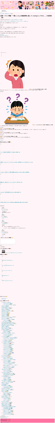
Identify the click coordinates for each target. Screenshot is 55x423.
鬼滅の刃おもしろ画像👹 (8, 343)
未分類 (3, 415)
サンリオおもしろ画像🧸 (6, 355)
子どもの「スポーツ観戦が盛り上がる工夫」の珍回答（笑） (14, 252)
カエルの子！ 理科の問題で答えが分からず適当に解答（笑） (10, 192)
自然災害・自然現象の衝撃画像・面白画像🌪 (9, 406)
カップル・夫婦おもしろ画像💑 (7, 308)
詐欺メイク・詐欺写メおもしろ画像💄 (9, 362)
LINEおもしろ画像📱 (7, 320)
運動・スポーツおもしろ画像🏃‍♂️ (7, 369)
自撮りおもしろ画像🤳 (5, 311)
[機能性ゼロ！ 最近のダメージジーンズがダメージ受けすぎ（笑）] (6, 180)
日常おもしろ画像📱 (5, 390)
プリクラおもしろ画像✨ (6, 312)
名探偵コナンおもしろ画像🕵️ (8, 349)
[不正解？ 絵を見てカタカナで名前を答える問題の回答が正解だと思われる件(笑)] (6, 200)
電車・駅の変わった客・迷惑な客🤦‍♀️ (9, 373)
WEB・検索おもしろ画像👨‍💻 (6, 385)
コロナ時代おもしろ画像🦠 (6, 302)
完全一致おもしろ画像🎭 (6, 388)
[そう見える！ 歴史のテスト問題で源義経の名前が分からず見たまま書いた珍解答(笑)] (6, 170)
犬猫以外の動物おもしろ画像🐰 (7, 307)
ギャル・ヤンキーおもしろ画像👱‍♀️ (7, 317)
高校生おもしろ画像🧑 (5, 315)
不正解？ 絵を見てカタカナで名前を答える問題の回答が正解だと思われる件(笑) (14, 202)
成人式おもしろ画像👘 (5, 401)
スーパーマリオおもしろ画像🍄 (9, 350)
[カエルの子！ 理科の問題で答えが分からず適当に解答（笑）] (6, 190)
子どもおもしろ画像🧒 (6, 314)
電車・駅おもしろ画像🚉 (6, 372)
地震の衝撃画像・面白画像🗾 (8, 408)
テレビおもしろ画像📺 (6, 336)
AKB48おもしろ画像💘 (7, 341)
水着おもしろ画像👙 (7, 393)
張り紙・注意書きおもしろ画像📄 (7, 328)
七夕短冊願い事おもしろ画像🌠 (7, 405)
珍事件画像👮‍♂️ (4, 384)
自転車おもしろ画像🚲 (7, 378)
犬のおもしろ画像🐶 (5, 306)
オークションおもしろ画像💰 (8, 386)
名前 (1, 245)
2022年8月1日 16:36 (4, 223)
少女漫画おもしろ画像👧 (8, 353)
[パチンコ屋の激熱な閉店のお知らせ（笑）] (4, 264)
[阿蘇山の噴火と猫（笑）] (4, 274)
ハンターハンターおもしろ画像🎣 (9, 344)
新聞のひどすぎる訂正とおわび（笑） (7, 280)
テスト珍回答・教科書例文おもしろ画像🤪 (16, 19)
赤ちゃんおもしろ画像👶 (6, 313)
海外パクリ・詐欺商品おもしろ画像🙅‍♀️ (9, 381)
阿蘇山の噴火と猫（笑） (5, 275)
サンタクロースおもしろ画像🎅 (9, 413)
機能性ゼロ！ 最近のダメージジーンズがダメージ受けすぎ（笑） (11, 182)
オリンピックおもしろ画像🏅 (8, 371)
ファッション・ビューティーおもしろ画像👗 (9, 359)
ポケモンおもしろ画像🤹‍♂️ (8, 345)
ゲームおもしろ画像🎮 (7, 354)
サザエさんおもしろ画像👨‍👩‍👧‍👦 (8, 347)
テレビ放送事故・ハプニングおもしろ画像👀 (10, 337)
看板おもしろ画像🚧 (5, 326)
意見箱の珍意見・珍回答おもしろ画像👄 (8, 325)
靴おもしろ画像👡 (7, 365)
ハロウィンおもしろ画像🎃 (6, 409)
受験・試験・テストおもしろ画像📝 (7, 324)
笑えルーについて (4, 11)
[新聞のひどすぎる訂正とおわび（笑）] (4, 279)
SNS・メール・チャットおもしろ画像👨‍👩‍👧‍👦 (8, 319)
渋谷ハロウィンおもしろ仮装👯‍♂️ (9, 410)
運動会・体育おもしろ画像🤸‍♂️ (6, 404)
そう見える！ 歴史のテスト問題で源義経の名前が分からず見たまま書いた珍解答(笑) (14, 172)
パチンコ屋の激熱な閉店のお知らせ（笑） (8, 265)
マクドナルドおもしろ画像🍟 (8, 334)
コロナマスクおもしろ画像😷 (8, 303)
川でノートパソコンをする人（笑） (7, 270)
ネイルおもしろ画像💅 (7, 360)
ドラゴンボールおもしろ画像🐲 (9, 348)
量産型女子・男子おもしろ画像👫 (9, 367)
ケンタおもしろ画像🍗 (7, 335)
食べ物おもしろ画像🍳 (6, 329)
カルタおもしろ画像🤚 (7, 399)
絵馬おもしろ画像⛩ (7, 400)
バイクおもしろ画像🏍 (7, 377)
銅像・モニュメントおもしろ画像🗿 (7, 382)
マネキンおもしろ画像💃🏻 (8, 368)
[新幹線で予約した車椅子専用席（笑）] (4, 259)
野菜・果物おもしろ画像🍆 (8, 330)
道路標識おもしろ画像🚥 (8, 379)
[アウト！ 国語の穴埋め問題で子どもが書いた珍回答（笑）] (6, 150)
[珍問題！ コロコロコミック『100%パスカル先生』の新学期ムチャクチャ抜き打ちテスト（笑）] (6, 160)
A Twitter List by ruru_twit (3, 417)
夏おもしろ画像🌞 (5, 391)
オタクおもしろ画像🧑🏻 (5, 318)
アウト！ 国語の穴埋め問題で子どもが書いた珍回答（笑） (10, 152)
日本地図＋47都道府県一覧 (5, 35)
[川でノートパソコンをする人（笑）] (4, 269)
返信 (2, 220)
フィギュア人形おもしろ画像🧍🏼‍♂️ (7, 356)
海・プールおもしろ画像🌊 (8, 392)
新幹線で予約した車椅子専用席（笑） (7, 260)
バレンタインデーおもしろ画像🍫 (7, 402)
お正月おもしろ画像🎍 (6, 397)
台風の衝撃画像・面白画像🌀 (8, 407)
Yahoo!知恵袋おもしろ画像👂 (8, 387)
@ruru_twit (1, 140)
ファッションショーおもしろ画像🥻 (9, 366)
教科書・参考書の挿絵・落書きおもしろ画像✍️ (9, 323)
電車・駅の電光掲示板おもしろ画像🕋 (9, 374)
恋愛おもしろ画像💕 (5, 309)
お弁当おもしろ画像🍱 (7, 332)
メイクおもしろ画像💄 (7, 361)
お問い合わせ (4, 10)
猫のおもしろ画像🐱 (5, 305)
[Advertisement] (24, 45)
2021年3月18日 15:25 (5, 217)
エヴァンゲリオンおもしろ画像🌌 (9, 352)
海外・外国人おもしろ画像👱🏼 (7, 380)
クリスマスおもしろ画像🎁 (6, 412)
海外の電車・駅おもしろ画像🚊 (9, 375)
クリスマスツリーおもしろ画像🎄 (9, 414)
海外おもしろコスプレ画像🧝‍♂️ (8, 358)
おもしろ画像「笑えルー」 (6, 422)
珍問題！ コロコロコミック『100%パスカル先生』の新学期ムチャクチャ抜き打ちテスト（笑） (16, 162)
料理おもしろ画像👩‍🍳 (7, 331)
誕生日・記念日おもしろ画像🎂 (7, 396)
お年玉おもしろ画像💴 (7, 398)
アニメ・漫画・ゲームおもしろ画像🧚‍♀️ (8, 342)
